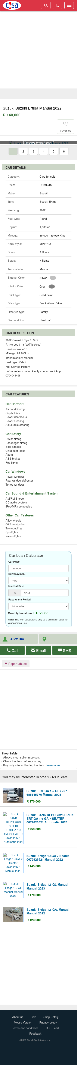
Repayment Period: (19, 599)
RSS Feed (52, 1028)
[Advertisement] (38, 50)
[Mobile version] (57, 5)
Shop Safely (51, 1017)
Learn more (53, 765)
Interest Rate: (16, 586)
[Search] (45, 5)
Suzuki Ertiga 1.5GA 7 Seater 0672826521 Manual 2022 (48, 857)
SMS (66, 650)
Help (33, 1017)
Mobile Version (23, 1022)
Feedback (35, 1033)
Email (40, 650)
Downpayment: (17, 574)
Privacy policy (48, 1022)
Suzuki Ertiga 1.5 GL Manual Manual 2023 (47, 886)
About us (17, 1017)
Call (14, 650)
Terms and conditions (25, 1028)
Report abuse (17, 664)
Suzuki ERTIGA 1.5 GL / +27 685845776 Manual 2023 (47, 793)
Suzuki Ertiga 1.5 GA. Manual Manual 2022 (48, 911)
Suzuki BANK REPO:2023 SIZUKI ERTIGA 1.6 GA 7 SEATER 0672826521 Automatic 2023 (50, 818)
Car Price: (14, 561)
